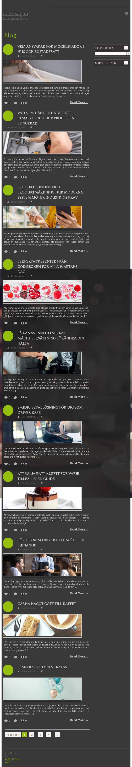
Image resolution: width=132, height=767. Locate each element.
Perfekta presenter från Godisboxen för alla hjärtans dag (48, 266)
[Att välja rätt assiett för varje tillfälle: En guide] (42, 498)
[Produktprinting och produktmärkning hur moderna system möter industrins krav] (42, 217)
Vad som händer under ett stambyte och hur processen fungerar (46, 118)
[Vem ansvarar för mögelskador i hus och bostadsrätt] (42, 71)
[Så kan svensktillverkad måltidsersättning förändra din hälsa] (42, 363)
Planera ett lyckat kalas (42, 667)
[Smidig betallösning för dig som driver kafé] (42, 432)
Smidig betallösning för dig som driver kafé (50, 410)
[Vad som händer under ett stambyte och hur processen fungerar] (42, 143)
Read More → (79, 102)
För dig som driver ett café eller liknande (51, 542)
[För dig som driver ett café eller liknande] (42, 565)
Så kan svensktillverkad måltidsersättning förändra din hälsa (51, 338)
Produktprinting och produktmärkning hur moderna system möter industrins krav (50, 192)
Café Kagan (15, 13)
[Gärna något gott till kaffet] (42, 626)
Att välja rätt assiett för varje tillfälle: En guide (48, 476)
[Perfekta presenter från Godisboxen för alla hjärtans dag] (42, 291)
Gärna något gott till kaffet (47, 604)
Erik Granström (28, 56)
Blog (10, 35)
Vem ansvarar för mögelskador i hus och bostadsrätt (51, 49)
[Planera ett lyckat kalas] (42, 689)
